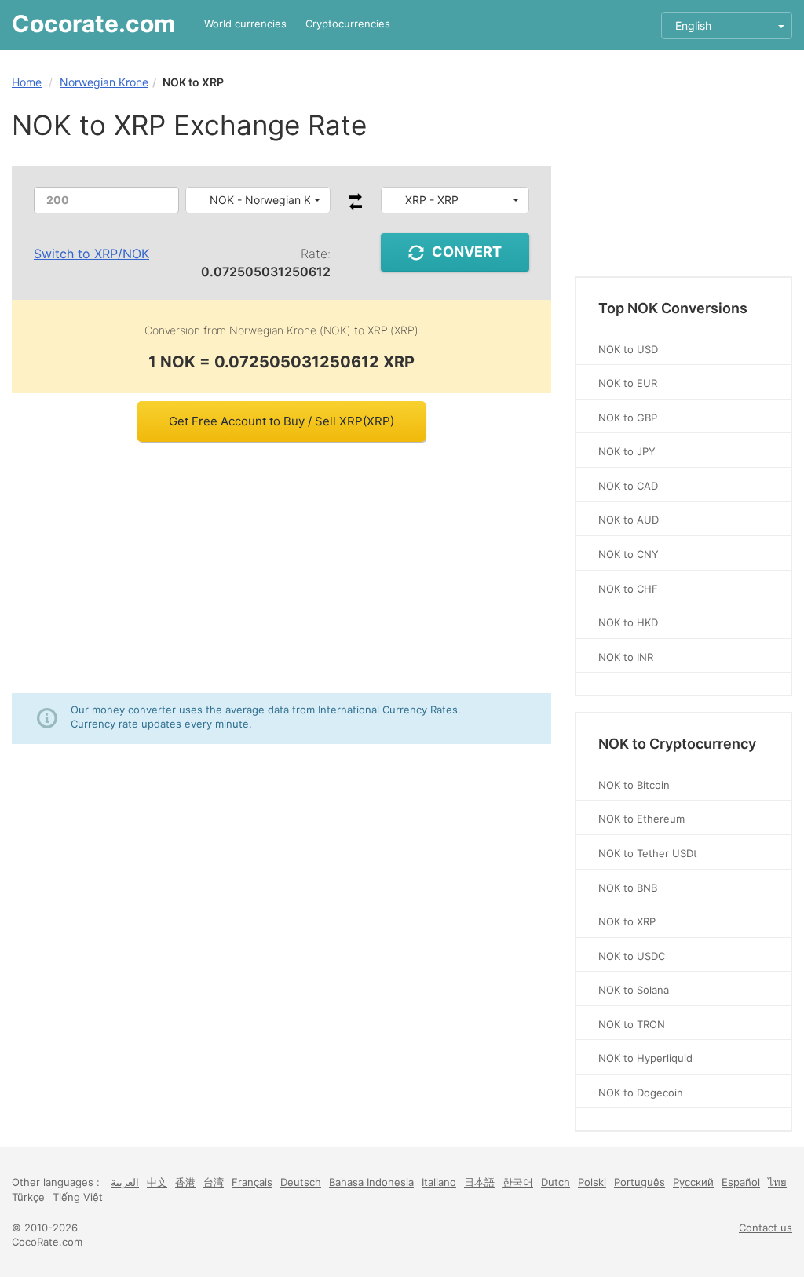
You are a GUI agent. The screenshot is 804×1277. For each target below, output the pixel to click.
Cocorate (93, 23)
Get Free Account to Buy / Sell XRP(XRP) (281, 421)
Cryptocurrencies (347, 23)
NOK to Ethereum (641, 818)
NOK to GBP (627, 417)
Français (252, 1182)
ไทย (777, 1182)
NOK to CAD (628, 486)
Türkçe (28, 1197)
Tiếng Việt (78, 1197)
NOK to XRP (627, 921)
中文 (157, 1182)
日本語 (479, 1182)
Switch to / (91, 253)
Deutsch (300, 1182)
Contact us (765, 1227)
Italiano (439, 1182)
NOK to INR (625, 657)
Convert (467, 251)
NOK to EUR (627, 383)
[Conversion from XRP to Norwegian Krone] (355, 206)
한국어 (517, 1182)
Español (741, 1182)
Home (27, 82)
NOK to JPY (627, 451)
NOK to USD (628, 349)
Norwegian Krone (104, 82)
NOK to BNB (627, 887)
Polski (592, 1182)
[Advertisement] (281, 567)
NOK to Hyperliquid (645, 1058)
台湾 (213, 1182)
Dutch (555, 1182)
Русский (693, 1182)
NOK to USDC (631, 956)
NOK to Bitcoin (634, 785)
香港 (185, 1182)
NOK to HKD (628, 622)
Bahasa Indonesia (371, 1182)
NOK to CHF (628, 588)
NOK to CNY (628, 554)
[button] (258, 200)
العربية (125, 1182)
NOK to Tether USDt (647, 853)
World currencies (245, 23)
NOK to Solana (633, 989)
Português (639, 1182)
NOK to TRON (631, 1024)
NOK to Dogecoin (640, 1092)
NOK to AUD (628, 519)
